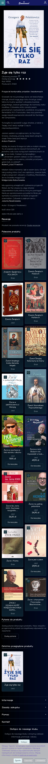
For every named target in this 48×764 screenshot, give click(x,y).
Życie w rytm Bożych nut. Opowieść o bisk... (35, 451)
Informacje (7, 700)
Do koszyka (12, 464)
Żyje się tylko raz (12, 685)
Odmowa (28, 760)
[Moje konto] (45, 3)
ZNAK (14, 84)
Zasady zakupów (11, 707)
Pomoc (5, 714)
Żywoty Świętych (12, 319)
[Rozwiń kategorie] (2, 3)
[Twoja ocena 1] (17, 79)
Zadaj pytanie (10, 636)
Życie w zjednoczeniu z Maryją (12, 404)
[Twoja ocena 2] (20, 79)
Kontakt (6, 722)
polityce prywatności (28, 755)
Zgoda (18, 760)
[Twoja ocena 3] (23, 79)
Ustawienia (40, 760)
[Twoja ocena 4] (26, 79)
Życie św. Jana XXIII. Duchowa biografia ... (12, 508)
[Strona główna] (24, 3)
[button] (23, 39)
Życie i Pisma (12, 561)
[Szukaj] (8, 3)
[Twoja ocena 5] (29, 79)
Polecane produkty (11, 232)
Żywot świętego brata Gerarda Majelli (12, 363)
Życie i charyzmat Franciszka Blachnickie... (35, 602)
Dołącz (24, 742)
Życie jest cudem (35, 560)
